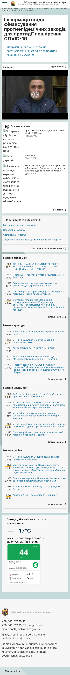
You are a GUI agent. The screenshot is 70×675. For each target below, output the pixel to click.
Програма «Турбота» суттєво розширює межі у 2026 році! (38, 275)
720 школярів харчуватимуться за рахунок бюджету (36, 487)
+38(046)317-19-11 (13, 621)
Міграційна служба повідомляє (20, 225)
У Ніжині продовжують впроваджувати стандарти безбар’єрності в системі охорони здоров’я (37, 415)
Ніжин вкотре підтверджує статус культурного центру (38, 332)
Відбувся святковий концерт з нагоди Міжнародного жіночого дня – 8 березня (35, 357)
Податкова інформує (14, 230)
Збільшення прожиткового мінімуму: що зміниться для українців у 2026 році (35, 284)
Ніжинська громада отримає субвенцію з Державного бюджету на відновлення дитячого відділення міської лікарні (45, 168)
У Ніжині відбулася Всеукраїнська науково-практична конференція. (36, 457)
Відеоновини (58, 66)
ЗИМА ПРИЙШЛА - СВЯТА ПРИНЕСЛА (33, 348)
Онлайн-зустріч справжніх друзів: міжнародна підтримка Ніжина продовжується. (38, 292)
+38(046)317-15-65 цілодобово (22, 625)
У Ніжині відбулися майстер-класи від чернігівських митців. (33, 341)
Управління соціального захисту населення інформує (32, 239)
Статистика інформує (14, 234)
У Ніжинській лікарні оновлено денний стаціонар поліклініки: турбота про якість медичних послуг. (39, 425)
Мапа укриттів (32, 155)
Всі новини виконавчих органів (48, 248)
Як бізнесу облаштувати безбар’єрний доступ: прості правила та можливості (38, 395)
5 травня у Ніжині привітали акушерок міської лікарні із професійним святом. (38, 433)
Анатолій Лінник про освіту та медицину (35, 495)
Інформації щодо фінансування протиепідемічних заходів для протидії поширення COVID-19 (32, 50)
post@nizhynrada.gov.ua (25, 629)
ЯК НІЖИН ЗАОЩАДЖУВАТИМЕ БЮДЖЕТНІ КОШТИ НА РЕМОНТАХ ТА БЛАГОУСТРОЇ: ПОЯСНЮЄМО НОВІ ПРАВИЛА (36, 266)
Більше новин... (56, 317)
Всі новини (59, 210)
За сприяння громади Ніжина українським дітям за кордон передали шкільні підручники (39, 479)
